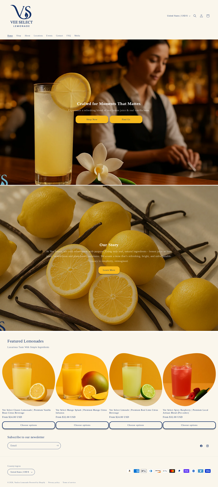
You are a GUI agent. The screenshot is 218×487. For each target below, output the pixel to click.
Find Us (126, 119)
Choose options (28, 425)
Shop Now (91, 119)
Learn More (109, 270)
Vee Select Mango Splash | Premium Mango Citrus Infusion (81, 411)
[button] (195, 16)
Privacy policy (54, 482)
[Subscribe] (57, 445)
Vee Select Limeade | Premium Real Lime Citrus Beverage (133, 411)
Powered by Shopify (37, 482)
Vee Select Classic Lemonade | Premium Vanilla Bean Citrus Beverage (26, 411)
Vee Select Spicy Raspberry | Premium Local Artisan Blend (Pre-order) (185, 411)
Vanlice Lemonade (21, 482)
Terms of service (69, 482)
